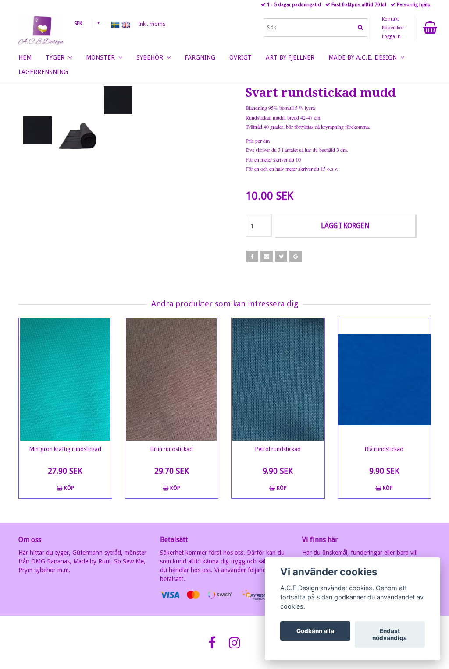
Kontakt (390, 19)
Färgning (200, 57)
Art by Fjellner (290, 57)
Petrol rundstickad (278, 449)
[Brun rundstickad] (171, 379)
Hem (25, 57)
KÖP (68, 488)
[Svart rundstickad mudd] (118, 100)
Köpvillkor (393, 28)
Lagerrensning (43, 71)
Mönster (102, 57)
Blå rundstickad (384, 449)
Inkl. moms (151, 24)
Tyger (57, 57)
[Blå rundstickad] (384, 379)
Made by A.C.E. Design (364, 57)
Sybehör (151, 57)
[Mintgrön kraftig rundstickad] (65, 379)
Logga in (391, 36)
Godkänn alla (315, 630)
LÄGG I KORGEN (345, 226)
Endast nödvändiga (389, 634)
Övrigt (240, 57)
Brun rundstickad (171, 449)
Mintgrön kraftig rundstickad (65, 449)
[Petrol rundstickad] (278, 379)
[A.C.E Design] (41, 28)
